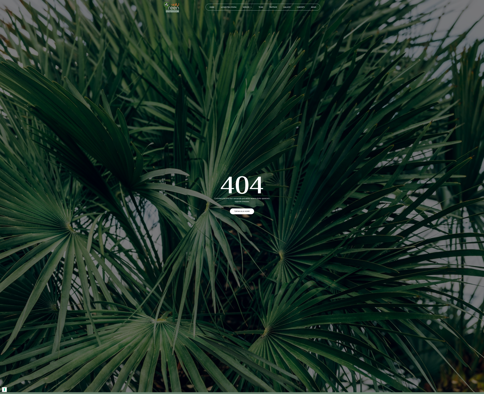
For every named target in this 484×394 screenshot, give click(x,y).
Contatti (301, 7)
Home (212, 7)
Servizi (246, 7)
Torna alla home (242, 211)
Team (261, 7)
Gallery (287, 7)
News (313, 7)
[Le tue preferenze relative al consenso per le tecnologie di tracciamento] (4, 389)
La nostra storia (228, 7)
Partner (273, 7)
